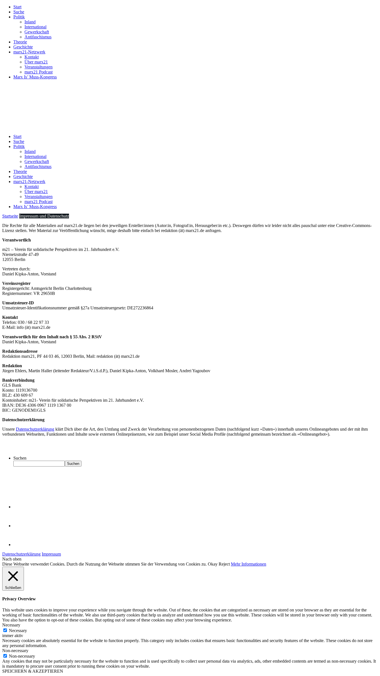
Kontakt (31, 57)
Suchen (19, 458)
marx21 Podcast (38, 72)
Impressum (51, 554)
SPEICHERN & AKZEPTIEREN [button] (32, 671)
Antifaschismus (37, 36)
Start (17, 6)
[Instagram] (22, 544)
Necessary (18, 630)
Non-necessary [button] (15, 650)
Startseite (10, 216)
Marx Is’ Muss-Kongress (35, 77)
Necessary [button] (11, 625)
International (35, 26)
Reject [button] (224, 564)
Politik (19, 16)
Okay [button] (213, 564)
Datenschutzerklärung (35, 429)
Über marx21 (36, 62)
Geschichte (23, 47)
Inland (30, 21)
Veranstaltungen (38, 67)
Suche (18, 11)
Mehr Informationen (248, 564)
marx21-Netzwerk (29, 52)
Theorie (20, 42)
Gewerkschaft (36, 31)
